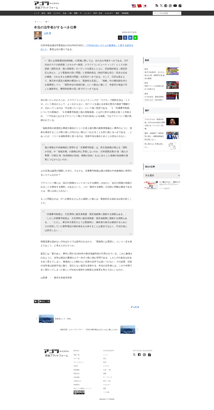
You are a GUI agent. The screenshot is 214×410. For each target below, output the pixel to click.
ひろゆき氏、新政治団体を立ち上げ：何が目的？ (154, 98)
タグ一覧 (77, 358)
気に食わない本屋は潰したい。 (154, 145)
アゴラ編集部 (164, 188)
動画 (147, 60)
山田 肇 (47, 33)
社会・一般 (67, 13)
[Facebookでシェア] (125, 37)
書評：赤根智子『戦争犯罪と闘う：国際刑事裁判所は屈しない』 (154, 136)
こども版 (106, 392)
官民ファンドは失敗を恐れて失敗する (154, 87)
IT (81, 13)
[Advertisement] (95, 5)
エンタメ (87, 13)
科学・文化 (98, 13)
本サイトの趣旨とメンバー (82, 388)
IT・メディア (107, 377)
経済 (49, 13)
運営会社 (77, 373)
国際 (76, 13)
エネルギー (109, 13)
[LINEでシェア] (135, 37)
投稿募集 (125, 13)
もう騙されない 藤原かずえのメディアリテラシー (169, 183)
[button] (179, 13)
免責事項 (77, 385)
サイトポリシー (79, 362)
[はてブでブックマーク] (130, 37)
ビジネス (57, 13)
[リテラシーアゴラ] (150, 185)
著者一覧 (77, 355)
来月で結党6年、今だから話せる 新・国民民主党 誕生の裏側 (155, 75)
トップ (36, 13)
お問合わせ (77, 381)
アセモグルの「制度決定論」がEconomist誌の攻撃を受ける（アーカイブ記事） (155, 124)
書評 (117, 13)
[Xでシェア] (120, 37)
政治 (43, 13)
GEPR (76, 366)
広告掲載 (77, 377)
